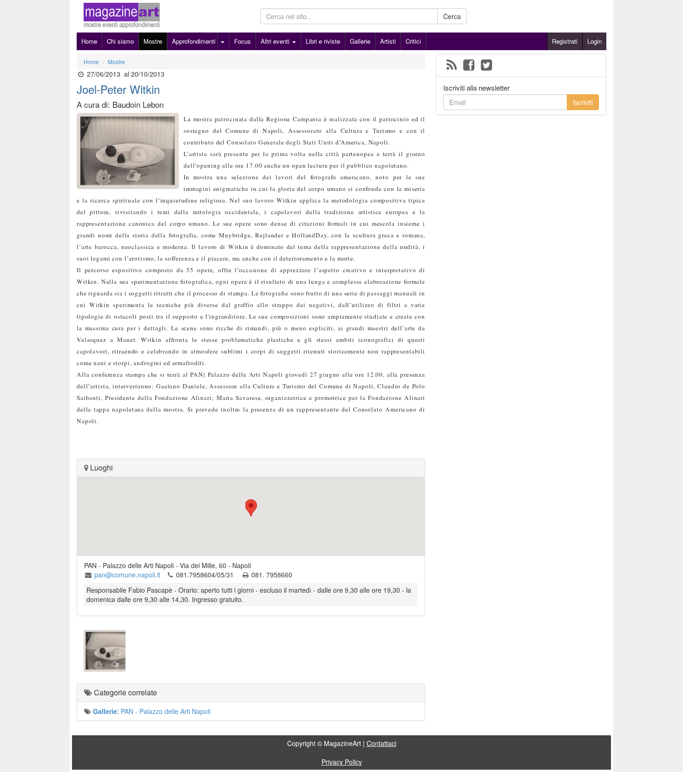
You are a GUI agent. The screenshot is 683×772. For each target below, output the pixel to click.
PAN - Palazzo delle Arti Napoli (165, 711)
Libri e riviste (323, 41)
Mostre (153, 41)
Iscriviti (583, 102)
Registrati (565, 41)
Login (594, 41)
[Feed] (452, 65)
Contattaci (381, 743)
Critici (413, 41)
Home (89, 41)
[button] (251, 508)
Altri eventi (276, 41)
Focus (242, 41)
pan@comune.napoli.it (127, 574)
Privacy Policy (342, 761)
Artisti (388, 41)
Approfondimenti (194, 41)
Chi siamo (120, 41)
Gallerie (360, 41)
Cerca (452, 16)
